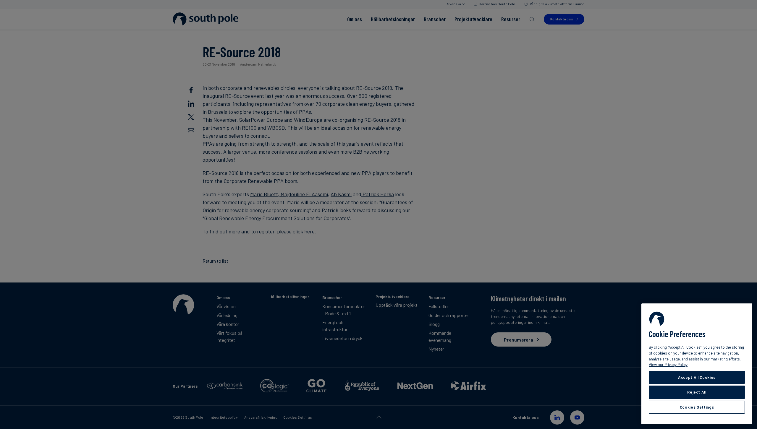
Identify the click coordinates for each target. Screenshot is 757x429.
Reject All (696, 392)
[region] (696, 363)
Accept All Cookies (697, 377)
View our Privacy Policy (668, 364)
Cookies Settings (697, 407)
